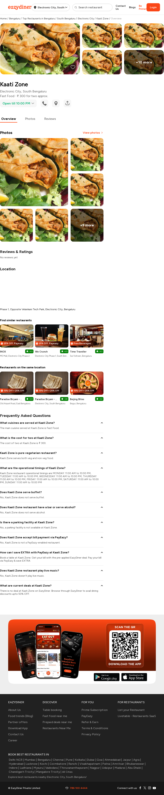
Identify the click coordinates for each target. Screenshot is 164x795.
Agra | (137, 760)
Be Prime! (143, 7)
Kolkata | (80, 760)
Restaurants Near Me (57, 728)
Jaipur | (128, 760)
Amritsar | (119, 764)
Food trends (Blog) (20, 716)
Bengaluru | (45, 760)
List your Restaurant (131, 710)
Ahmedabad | (113, 760)
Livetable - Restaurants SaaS (137, 716)
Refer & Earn (90, 722)
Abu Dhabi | (135, 768)
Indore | (14, 768)
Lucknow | (32, 764)
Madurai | (121, 768)
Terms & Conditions (95, 728)
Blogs (132, 7)
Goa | (100, 760)
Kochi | (44, 764)
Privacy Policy (91, 734)
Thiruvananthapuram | (74, 768)
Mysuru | (39, 768)
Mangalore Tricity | (48, 772)
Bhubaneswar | (136, 764)
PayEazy (87, 716)
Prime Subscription (95, 710)
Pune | (70, 760)
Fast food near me (55, 716)
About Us (14, 710)
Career (12, 740)
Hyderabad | (17, 764)
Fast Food (7, 96)
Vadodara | (52, 768)
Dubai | (91, 760)
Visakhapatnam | (91, 764)
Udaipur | (108, 768)
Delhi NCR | (16, 760)
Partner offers (18, 722)
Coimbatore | (59, 764)
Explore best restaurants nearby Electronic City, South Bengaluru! (47, 776)
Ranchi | (73, 764)
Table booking (52, 710)
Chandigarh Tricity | (22, 772)
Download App (18, 728)
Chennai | (59, 760)
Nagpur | (95, 768)
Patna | (107, 764)
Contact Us (121, 7)
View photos (91, 132)
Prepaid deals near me (57, 722)
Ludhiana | (26, 768)
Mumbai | (31, 760)
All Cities (67, 771)
